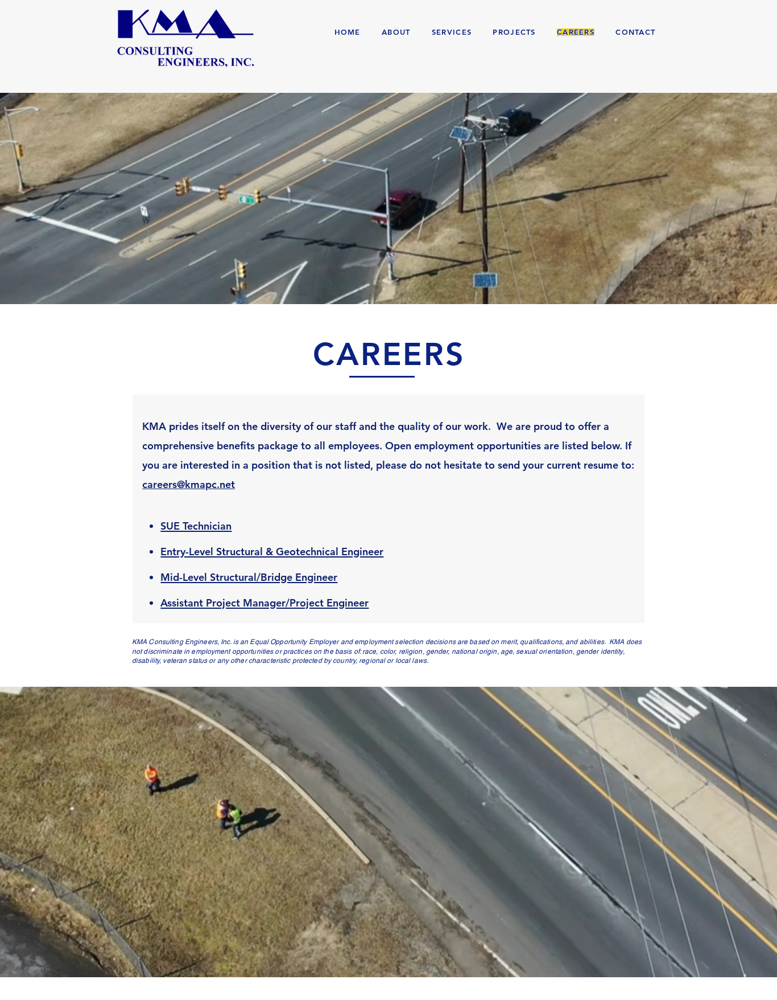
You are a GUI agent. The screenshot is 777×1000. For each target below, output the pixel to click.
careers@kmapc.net (188, 484)
